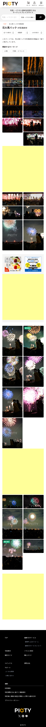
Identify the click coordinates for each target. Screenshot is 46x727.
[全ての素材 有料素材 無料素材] (8, 32)
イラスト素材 (28, 651)
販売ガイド (8, 655)
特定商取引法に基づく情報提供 (15, 692)
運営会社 (27, 663)
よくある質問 (10, 671)
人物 (6, 51)
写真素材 (8, 651)
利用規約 (8, 688)
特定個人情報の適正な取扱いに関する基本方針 (20, 696)
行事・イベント (19, 51)
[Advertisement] (23, 169)
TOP (4, 24)
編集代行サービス (30, 638)
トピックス (8, 663)
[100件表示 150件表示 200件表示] (37, 32)
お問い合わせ (10, 675)
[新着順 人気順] (23, 32)
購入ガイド (28, 655)
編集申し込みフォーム (32, 642)
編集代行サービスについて (33, 646)
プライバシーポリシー (12, 700)
